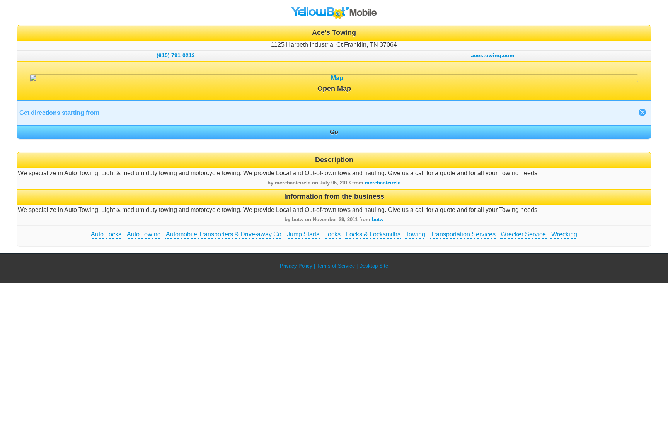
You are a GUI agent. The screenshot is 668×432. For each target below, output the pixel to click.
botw (377, 219)
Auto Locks (106, 234)
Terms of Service (336, 266)
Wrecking (564, 234)
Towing (415, 234)
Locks (332, 234)
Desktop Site (373, 266)
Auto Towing (144, 234)
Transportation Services (463, 234)
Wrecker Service (523, 234)
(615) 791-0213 (176, 55)
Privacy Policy (296, 266)
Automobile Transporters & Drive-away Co (223, 234)
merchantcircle (382, 183)
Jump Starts (303, 234)
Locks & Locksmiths (373, 234)
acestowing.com (492, 55)
